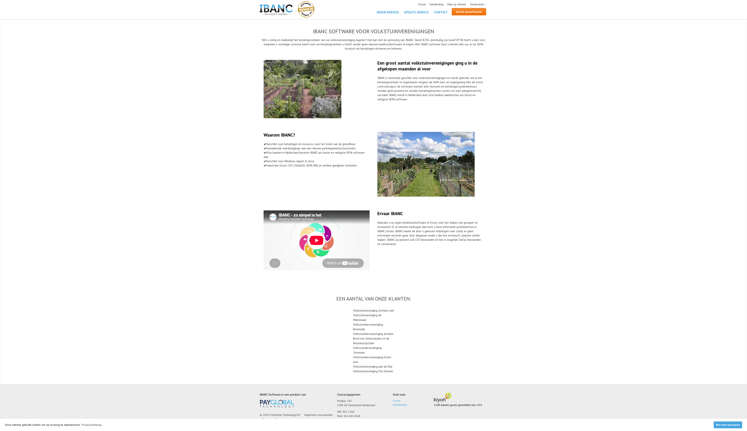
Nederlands (477, 4)
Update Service (416, 12)
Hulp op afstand (456, 4)
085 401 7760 (345, 411)
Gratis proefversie (469, 12)
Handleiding (437, 4)
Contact (441, 12)
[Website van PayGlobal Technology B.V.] (277, 406)
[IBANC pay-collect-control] (276, 10)
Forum (422, 4)
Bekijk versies (388, 12)
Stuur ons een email (348, 416)
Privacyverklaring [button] (92, 425)
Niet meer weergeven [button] (728, 424)
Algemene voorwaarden (318, 415)
